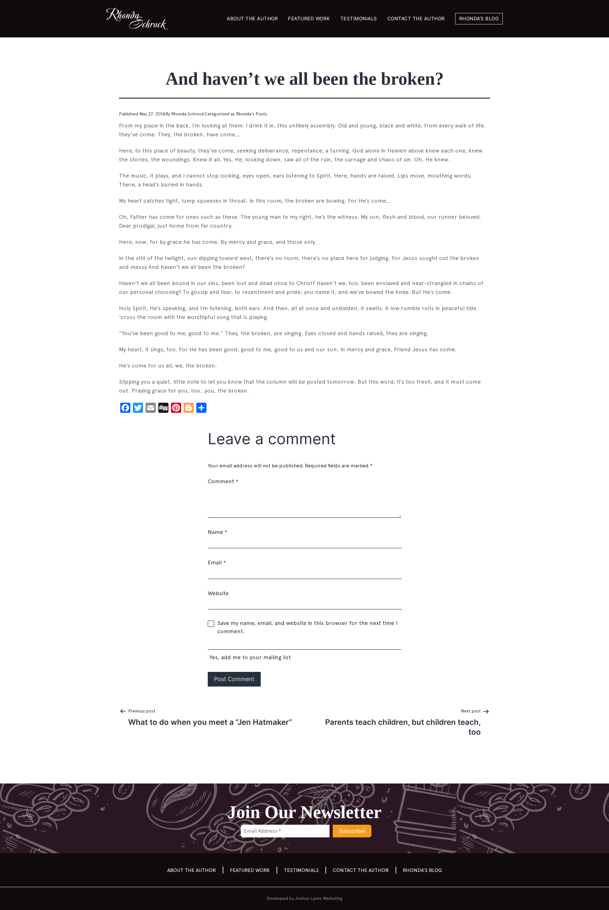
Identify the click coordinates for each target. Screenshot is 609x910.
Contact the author (416, 19)
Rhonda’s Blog (479, 19)
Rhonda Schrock (187, 113)
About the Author (252, 19)
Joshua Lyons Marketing (319, 898)
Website (218, 593)
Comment (223, 481)
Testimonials (358, 19)
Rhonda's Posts (251, 113)
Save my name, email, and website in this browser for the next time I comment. (307, 627)
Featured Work (309, 19)
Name (217, 532)
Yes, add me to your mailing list (249, 657)
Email (217, 562)
